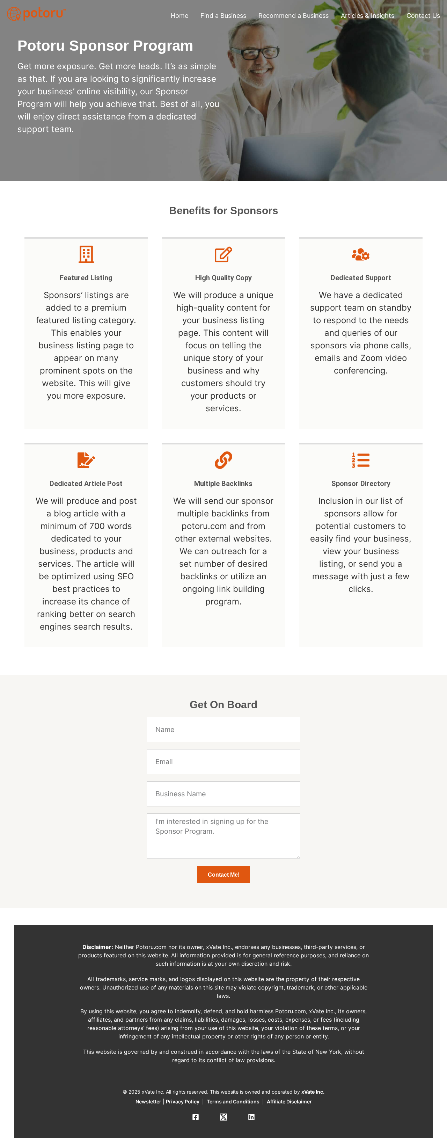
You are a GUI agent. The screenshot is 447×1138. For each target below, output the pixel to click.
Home (179, 15)
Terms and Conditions (233, 1101)
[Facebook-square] (195, 1117)
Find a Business (223, 15)
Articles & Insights (367, 15)
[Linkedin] (251, 1117)
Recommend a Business (293, 15)
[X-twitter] (223, 1117)
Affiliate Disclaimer (289, 1101)
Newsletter (148, 1101)
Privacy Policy (182, 1101)
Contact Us (423, 15)
